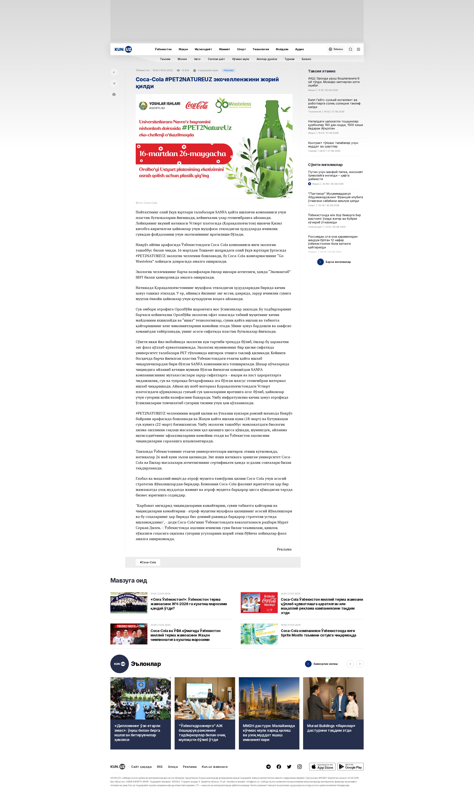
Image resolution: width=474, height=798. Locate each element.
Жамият (224, 49)
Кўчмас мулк (240, 59)
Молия (182, 59)
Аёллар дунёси (267, 59)
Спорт (241, 49)
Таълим (165, 59)
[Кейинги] (360, 664)
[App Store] (322, 766)
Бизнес (306, 59)
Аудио (299, 49)
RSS (160, 767)
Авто (197, 59)
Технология (261, 49)
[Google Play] (350, 766)
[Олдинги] (350, 664)
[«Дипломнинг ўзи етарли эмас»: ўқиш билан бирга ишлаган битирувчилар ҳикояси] (140, 713)
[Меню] (358, 49)
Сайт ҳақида (141, 767)
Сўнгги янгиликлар (325, 164)
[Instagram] (299, 766)
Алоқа (173, 767)
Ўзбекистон (163, 49)
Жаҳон (183, 49)
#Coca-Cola (148, 562)
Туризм (289, 59)
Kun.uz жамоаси (214, 767)
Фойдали (282, 49)
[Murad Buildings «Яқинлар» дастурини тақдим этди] (333, 713)
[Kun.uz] (123, 49)
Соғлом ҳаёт (216, 59)
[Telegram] (114, 83)
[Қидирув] (350, 49)
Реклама (190, 767)
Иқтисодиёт (203, 49)
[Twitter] (289, 766)
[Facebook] (114, 94)
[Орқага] (114, 72)
